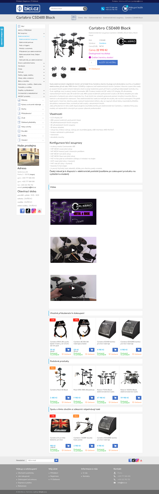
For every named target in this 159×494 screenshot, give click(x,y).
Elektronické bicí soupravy (28, 39)
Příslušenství (26, 113)
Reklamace (22, 486)
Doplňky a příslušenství (26, 90)
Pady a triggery (24, 45)
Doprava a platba (25, 483)
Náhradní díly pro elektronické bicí (30, 60)
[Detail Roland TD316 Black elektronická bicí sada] (107, 377)
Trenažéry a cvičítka (25, 87)
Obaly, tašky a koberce (26, 78)
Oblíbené (35, 1)
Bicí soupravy (22, 33)
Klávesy (24, 100)
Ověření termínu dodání (101, 58)
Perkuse (20, 72)
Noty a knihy (26, 127)
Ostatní (24, 140)
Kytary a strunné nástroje (31, 104)
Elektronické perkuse (26, 42)
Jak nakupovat (24, 476)
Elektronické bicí (23, 36)
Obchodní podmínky (26, 473)
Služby (24, 136)
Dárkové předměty (28, 122)
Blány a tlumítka (23, 81)
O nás (85, 473)
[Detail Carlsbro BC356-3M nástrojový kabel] (84, 329)
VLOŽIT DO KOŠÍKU (107, 63)
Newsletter (20, 460)
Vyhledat (85, 9)
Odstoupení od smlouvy (27, 479)
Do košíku (68, 350)
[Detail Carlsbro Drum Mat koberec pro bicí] (60, 425)
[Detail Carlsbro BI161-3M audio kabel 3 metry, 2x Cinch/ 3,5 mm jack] (60, 329)
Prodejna (115, 1)
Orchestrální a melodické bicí (28, 93)
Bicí (22, 26)
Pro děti (24, 131)
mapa (32, 174)
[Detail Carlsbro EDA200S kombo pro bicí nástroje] (130, 329)
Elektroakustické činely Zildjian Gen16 (29, 56)
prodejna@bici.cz (137, 1)
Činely (20, 69)
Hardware (21, 66)
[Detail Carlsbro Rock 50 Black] (60, 377)
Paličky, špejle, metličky (25, 75)
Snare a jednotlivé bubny (26, 63)
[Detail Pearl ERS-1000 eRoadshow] (84, 377)
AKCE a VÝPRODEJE (24, 30)
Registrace (26, 1)
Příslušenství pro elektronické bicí (30, 51)
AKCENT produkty (24, 96)
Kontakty (86, 476)
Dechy (23, 109)
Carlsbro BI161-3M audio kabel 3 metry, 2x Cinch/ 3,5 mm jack (59, 344)
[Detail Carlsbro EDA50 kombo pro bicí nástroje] (107, 329)
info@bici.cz (122, 483)
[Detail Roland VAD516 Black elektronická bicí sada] (130, 377)
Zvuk (23, 118)
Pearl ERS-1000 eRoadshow (84, 390)
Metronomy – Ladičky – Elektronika (29, 84)
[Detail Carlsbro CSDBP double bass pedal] (84, 425)
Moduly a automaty (25, 48)
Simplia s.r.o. (43, 492)
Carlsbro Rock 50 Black (59, 390)
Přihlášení (19, 1)
